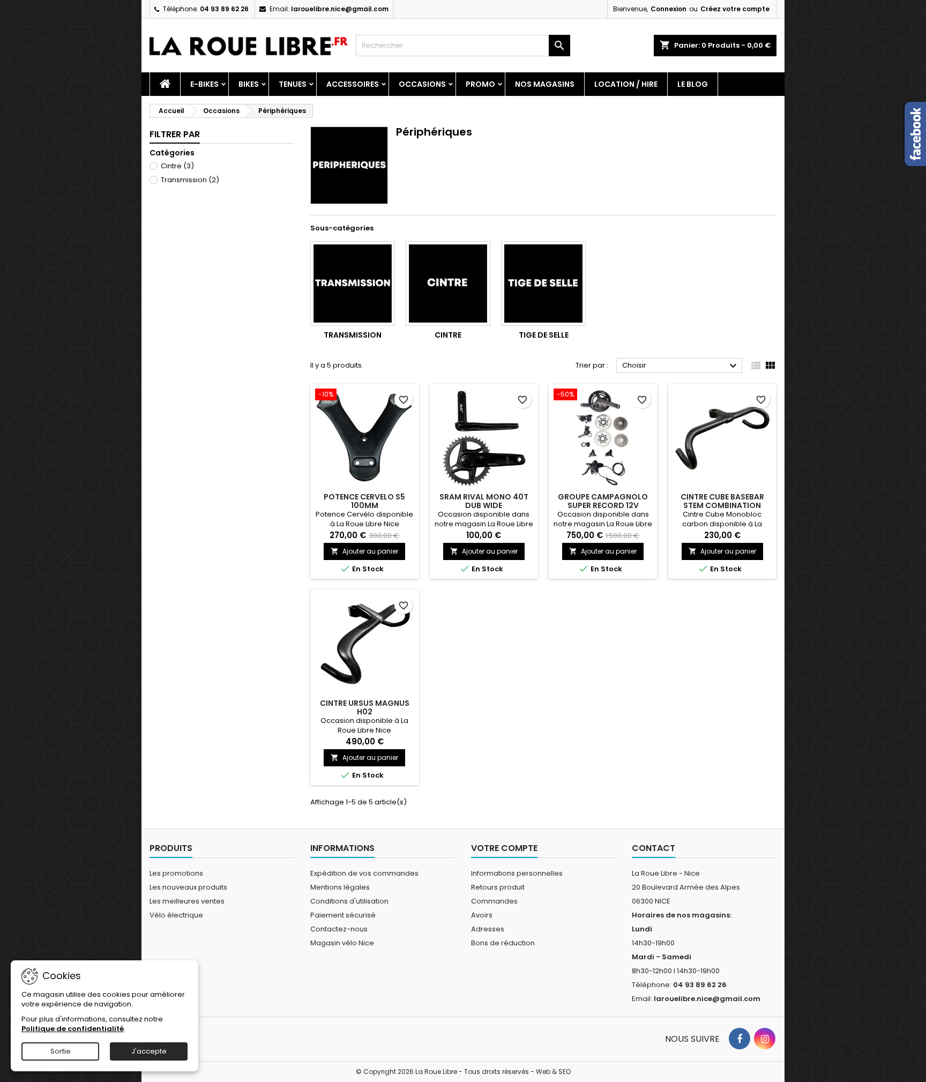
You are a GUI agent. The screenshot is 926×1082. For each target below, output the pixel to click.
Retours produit (498, 887)
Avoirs (481, 915)
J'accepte (149, 1051)
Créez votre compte (735, 8)
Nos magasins (544, 84)
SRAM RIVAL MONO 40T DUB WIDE (483, 501)
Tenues (293, 84)
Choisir (681, 366)
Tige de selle (544, 335)
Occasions (422, 84)
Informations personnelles (517, 873)
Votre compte (504, 848)
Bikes (248, 84)
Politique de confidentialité (72, 1029)
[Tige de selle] (543, 283)
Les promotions (176, 873)
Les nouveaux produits (188, 887)
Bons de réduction (503, 943)
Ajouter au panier (364, 551)
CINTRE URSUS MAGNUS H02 (364, 707)
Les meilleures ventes (187, 901)
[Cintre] (448, 283)
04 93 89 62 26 (224, 8)
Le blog (692, 84)
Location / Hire (626, 84)
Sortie (60, 1051)
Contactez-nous (339, 929)
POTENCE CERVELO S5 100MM (364, 501)
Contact (653, 848)
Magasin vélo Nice (342, 943)
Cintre (177, 166)
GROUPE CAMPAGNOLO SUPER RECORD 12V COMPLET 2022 (603, 505)
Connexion (668, 8)
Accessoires (352, 84)
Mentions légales (340, 887)
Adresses (487, 929)
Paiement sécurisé (343, 915)
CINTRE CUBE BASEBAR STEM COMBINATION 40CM (722, 505)
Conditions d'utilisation (349, 901)
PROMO (480, 84)
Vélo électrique (176, 915)
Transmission (190, 180)
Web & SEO (553, 1071)
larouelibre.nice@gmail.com (340, 8)
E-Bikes (204, 84)
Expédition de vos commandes (364, 873)
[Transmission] (352, 283)
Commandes (494, 901)
